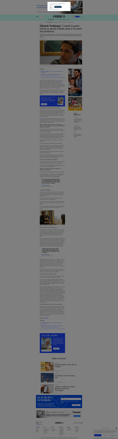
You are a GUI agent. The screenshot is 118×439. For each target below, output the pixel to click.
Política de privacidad (104, 437)
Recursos (61, 427)
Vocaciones (46, 432)
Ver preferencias (113, 435)
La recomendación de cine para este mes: (53, 77)
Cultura (56, 19)
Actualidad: (51, 19)
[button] (116, 428)
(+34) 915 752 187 (38, 423)
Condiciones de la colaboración (110, 437)
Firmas (53, 427)
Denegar (105, 435)
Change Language (58, 6)
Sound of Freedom (57, 80)
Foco (45, 427)
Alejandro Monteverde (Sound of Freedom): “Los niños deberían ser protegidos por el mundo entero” (51, 75)
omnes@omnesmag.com (39, 424)
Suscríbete (77, 16)
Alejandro (41, 118)
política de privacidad (74, 401)
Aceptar (98, 435)
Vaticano (65, 19)
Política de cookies (99, 437)
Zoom (68, 19)
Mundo (60, 19)
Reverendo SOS (61, 434)
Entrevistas (45, 318)
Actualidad (41, 22)
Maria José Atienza (43, 39)
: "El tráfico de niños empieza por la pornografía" (52, 72)
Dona (73, 16)
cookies (62, 402)
